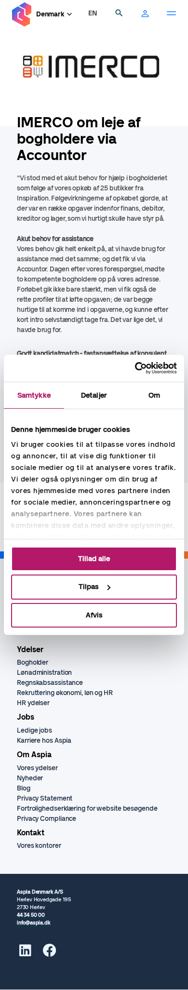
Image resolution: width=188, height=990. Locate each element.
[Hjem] (21, 14)
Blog (23, 788)
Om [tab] (154, 394)
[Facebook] (49, 953)
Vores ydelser (37, 768)
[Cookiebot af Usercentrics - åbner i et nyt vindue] (135, 368)
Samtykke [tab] (34, 394)
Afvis (94, 615)
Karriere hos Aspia (44, 740)
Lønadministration (44, 673)
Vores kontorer (39, 846)
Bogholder (32, 662)
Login (145, 14)
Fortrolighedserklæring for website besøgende (87, 808)
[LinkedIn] (25, 953)
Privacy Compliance (46, 819)
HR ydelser (33, 703)
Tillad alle (94, 558)
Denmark (50, 14)
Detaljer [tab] (94, 394)
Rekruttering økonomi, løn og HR (65, 693)
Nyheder (30, 778)
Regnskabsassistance (50, 683)
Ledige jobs (34, 730)
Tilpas (89, 586)
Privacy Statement (44, 798)
